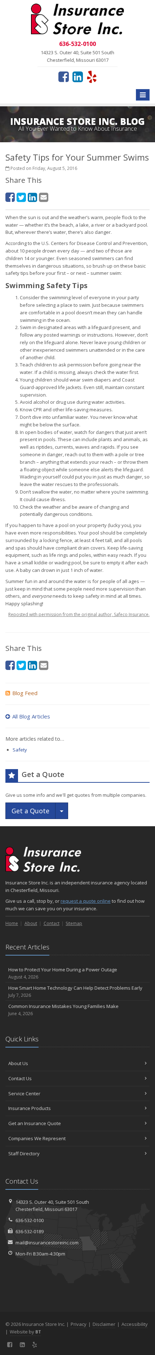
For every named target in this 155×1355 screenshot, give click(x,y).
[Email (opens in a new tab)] (43, 197)
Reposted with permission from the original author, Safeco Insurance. (79, 614)
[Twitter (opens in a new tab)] (21, 197)
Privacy (79, 1324)
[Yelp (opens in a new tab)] (92, 76)
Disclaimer (104, 1324)
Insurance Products (29, 1108)
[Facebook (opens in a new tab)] (63, 76)
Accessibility (134, 1324)
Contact (51, 923)
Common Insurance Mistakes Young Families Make (63, 1010)
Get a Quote (30, 810)
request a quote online (86, 901)
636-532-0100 (29, 1220)
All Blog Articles (31, 716)
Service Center (24, 1093)
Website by (25, 1331)
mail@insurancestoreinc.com (47, 1242)
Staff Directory (24, 1153)
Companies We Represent (37, 1138)
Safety (20, 749)
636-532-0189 (29, 1231)
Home (11, 923)
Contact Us (20, 1078)
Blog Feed (24, 693)
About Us (18, 1063)
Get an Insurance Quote (34, 1123)
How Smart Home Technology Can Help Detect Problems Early (75, 991)
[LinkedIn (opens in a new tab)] (77, 76)
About (31, 923)
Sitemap (74, 923)
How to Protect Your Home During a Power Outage (62, 973)
